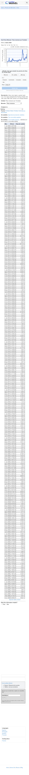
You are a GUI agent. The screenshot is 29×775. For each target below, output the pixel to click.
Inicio (2, 7)
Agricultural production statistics (16, 115)
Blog (22, 767)
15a (14, 45)
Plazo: (3, 84)
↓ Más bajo (22, 75)
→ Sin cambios (13, 75)
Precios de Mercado (10, 7)
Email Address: (5, 695)
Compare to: (4, 107)
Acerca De (12, 767)
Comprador (18, 79)
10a (12, 45)
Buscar (18, 767)
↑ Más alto (5, 75)
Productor (5, 79)
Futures (4, 740)
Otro (3, 82)
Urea (17, 7)
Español (4, 730)
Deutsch (4, 733)
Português (4, 731)
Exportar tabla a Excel (14, 599)
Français (4, 735)
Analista (24, 79)
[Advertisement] (14, 23)
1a (7, 45)
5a (9, 45)
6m (5, 45)
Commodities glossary (13, 119)
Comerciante (11, 79)
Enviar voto (15, 88)
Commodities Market (7, 683)
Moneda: (3, 103)
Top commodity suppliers (14, 117)
